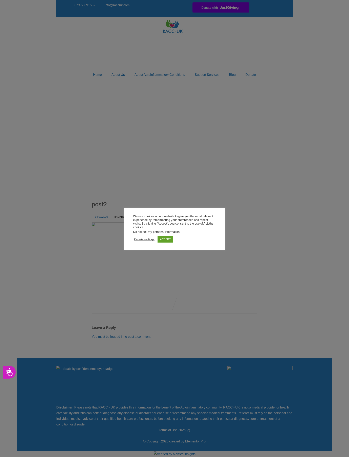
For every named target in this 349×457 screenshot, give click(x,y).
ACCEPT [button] (165, 239)
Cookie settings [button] (144, 239)
